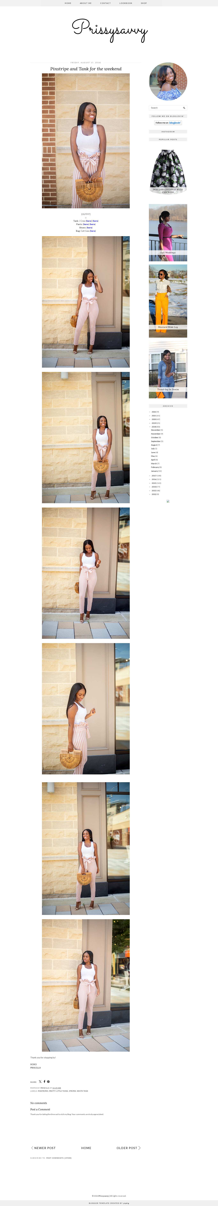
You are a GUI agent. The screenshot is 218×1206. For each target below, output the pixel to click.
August (154, 445)
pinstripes (43, 1091)
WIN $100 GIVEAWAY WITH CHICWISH (168, 191)
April (153, 459)
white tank (82, 1091)
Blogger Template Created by (109, 1203)
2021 (154, 415)
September (156, 441)
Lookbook (126, 3)
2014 (154, 487)
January (154, 471)
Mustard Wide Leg (168, 327)
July (152, 448)
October (154, 437)
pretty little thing (58, 1091)
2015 (154, 483)
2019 (154, 423)
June (153, 452)
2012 (154, 494)
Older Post (127, 1148)
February (155, 467)
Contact (105, 3)
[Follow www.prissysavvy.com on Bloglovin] (168, 124)
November (155, 434)
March (154, 463)
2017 (154, 475)
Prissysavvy (109, 29)
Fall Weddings (168, 252)
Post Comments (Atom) (59, 1158)
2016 (154, 479)
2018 (154, 427)
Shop (144, 3)
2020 (154, 419)
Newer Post (45, 1148)
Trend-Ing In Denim (168, 389)
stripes (72, 1091)
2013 (154, 490)
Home (68, 3)
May (153, 456)
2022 (154, 412)
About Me (86, 3)
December (155, 430)
